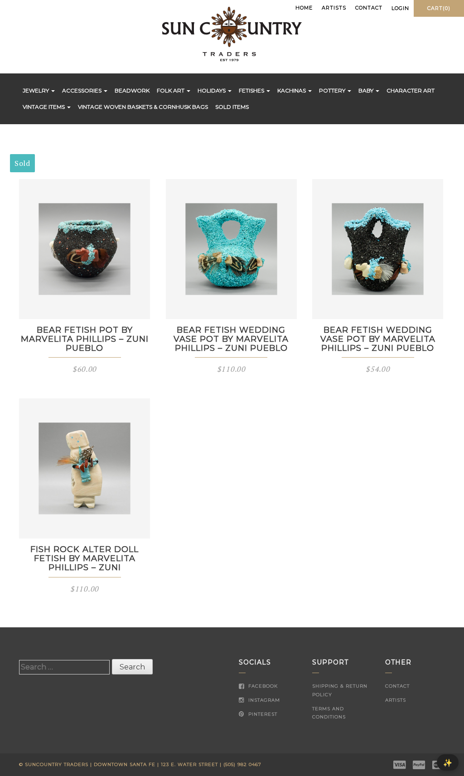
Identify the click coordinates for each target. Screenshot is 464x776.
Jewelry (36, 90)
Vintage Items (44, 106)
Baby (366, 90)
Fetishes (252, 90)
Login (400, 8)
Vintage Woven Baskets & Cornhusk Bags (143, 106)
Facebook (262, 686)
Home (304, 8)
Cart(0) (438, 8)
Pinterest (261, 714)
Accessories (82, 90)
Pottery (333, 90)
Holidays (212, 90)
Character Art (411, 90)
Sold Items (232, 106)
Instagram (263, 700)
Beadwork (132, 90)
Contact (368, 8)
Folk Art (171, 90)
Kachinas (292, 90)
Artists (334, 8)
